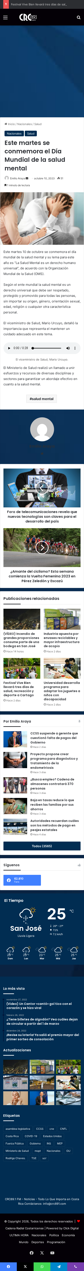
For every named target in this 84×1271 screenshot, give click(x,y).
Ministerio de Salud (17, 1150)
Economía (68, 1235)
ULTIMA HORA (19, 1235)
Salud (38, 124)
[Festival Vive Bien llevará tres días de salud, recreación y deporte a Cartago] (21, 668)
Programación (56, 1242)
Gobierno (35, 1143)
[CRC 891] (25, 17)
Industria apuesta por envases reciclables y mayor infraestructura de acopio (61, 640)
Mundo (23, 1242)
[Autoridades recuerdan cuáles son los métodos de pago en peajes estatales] (15, 827)
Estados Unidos (52, 1136)
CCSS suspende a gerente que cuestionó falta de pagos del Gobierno (54, 738)
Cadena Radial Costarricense (24, 1228)
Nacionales (24, 124)
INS (49, 1143)
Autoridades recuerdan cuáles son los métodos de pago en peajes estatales (54, 825)
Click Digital (71, 1228)
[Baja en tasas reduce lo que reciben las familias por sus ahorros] (15, 806)
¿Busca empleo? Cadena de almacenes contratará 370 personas (52, 784)
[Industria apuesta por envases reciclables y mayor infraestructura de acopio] (62, 619)
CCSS (40, 1128)
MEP (60, 1143)
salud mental (42, 399)
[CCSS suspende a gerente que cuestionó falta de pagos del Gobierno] (15, 739)
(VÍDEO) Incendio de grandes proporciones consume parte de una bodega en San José (21, 640)
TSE (33, 1158)
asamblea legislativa (18, 1128)
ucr (44, 1158)
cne (52, 1128)
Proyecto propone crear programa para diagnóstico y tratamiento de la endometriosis (54, 761)
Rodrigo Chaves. (15, 1158)
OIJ (68, 1150)
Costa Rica (12, 1136)
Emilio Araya (17, 178)
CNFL (63, 1128)
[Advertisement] (42, 70)
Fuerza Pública (15, 1143)
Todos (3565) (42, 846)
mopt (38, 1150)
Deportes (37, 1242)
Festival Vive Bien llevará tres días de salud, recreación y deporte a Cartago (18, 689)
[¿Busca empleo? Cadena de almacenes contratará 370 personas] (15, 785)
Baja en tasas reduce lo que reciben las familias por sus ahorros (52, 804)
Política (54, 1235)
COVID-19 (31, 1136)
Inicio (11, 124)
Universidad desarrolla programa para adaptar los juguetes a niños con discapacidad (62, 691)
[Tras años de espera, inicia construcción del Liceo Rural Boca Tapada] (15, 1083)
